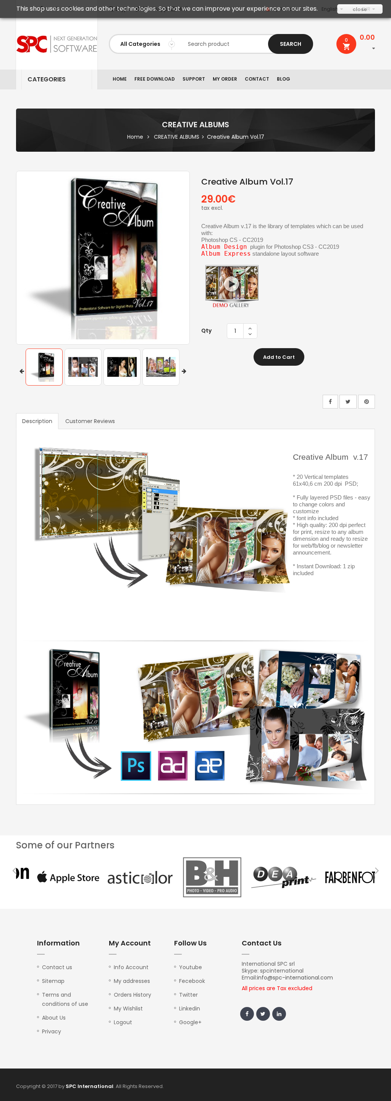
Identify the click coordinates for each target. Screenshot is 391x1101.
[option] (44, 367)
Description (37, 421)
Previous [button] (21, 371)
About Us (54, 1018)
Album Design (224, 246)
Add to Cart (279, 357)
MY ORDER (225, 79)
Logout (123, 1022)
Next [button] (184, 371)
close (360, 9)
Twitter (188, 995)
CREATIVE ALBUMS (176, 136)
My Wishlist (128, 1008)
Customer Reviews (90, 421)
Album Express (226, 253)
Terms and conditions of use (65, 999)
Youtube (190, 967)
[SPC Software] (56, 44)
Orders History (132, 995)
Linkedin (189, 1008)
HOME (120, 79)
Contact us (57, 967)
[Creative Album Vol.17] (44, 367)
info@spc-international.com (295, 977)
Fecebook (192, 981)
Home (135, 136)
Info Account (131, 967)
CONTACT (257, 79)
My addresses (132, 981)
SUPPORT (194, 79)
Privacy (51, 1031)
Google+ (190, 1022)
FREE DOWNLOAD (154, 79)
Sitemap (53, 981)
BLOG (283, 79)
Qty (206, 330)
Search (290, 44)
